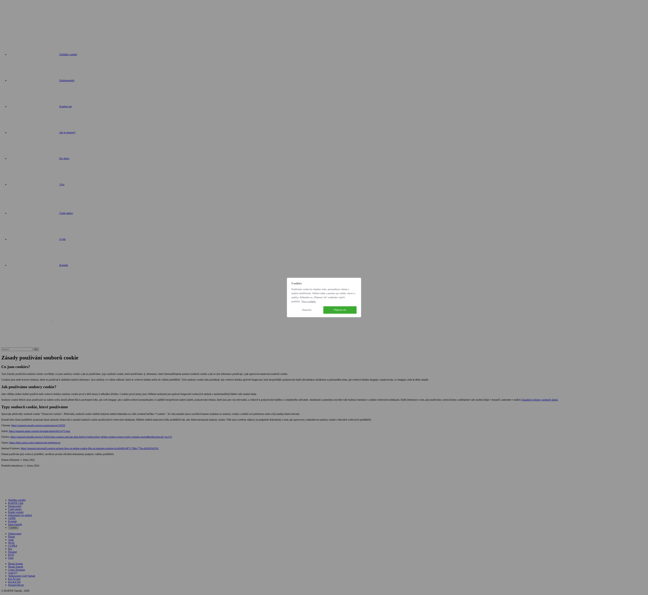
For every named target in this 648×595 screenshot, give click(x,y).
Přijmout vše (340, 310)
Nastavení (306, 310)
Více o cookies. (308, 301)
